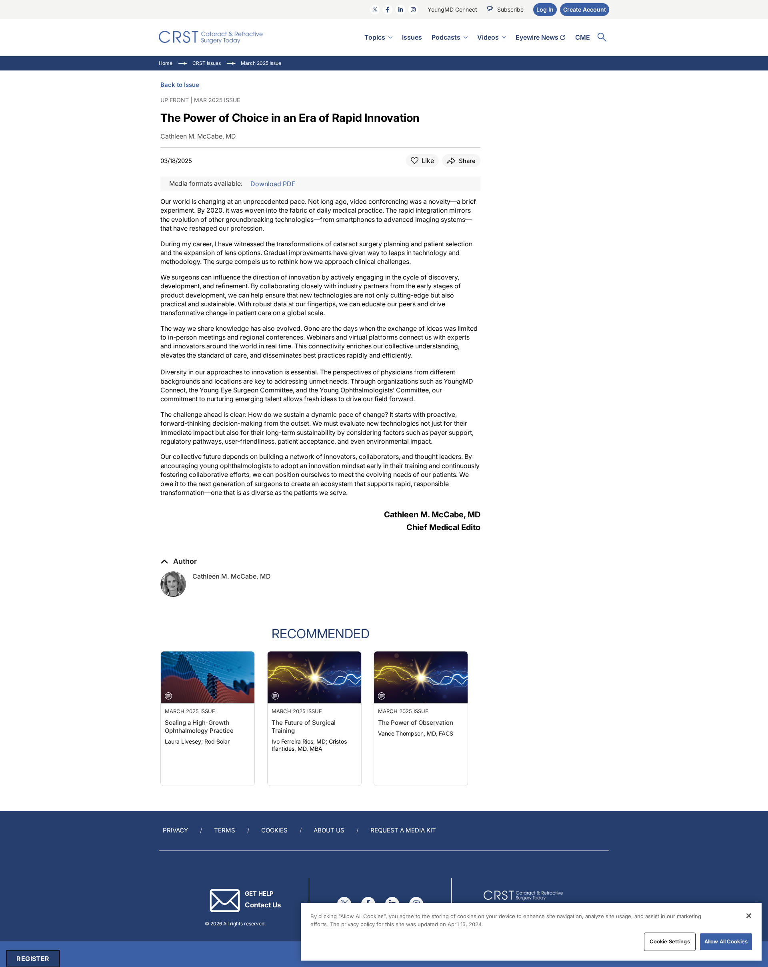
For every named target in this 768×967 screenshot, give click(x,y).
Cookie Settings (670, 941)
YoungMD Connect (452, 9)
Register (32, 959)
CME (582, 37)
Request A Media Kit (403, 830)
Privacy (175, 830)
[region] (531, 932)
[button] (178, 561)
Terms (224, 830)
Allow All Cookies (726, 941)
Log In (545, 9)
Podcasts (446, 37)
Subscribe (510, 9)
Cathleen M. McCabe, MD (231, 576)
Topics (374, 37)
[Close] (749, 916)
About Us (329, 830)
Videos (488, 37)
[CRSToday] (211, 37)
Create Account (584, 9)
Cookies (274, 830)
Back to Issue (179, 84)
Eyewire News (537, 37)
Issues (412, 37)
